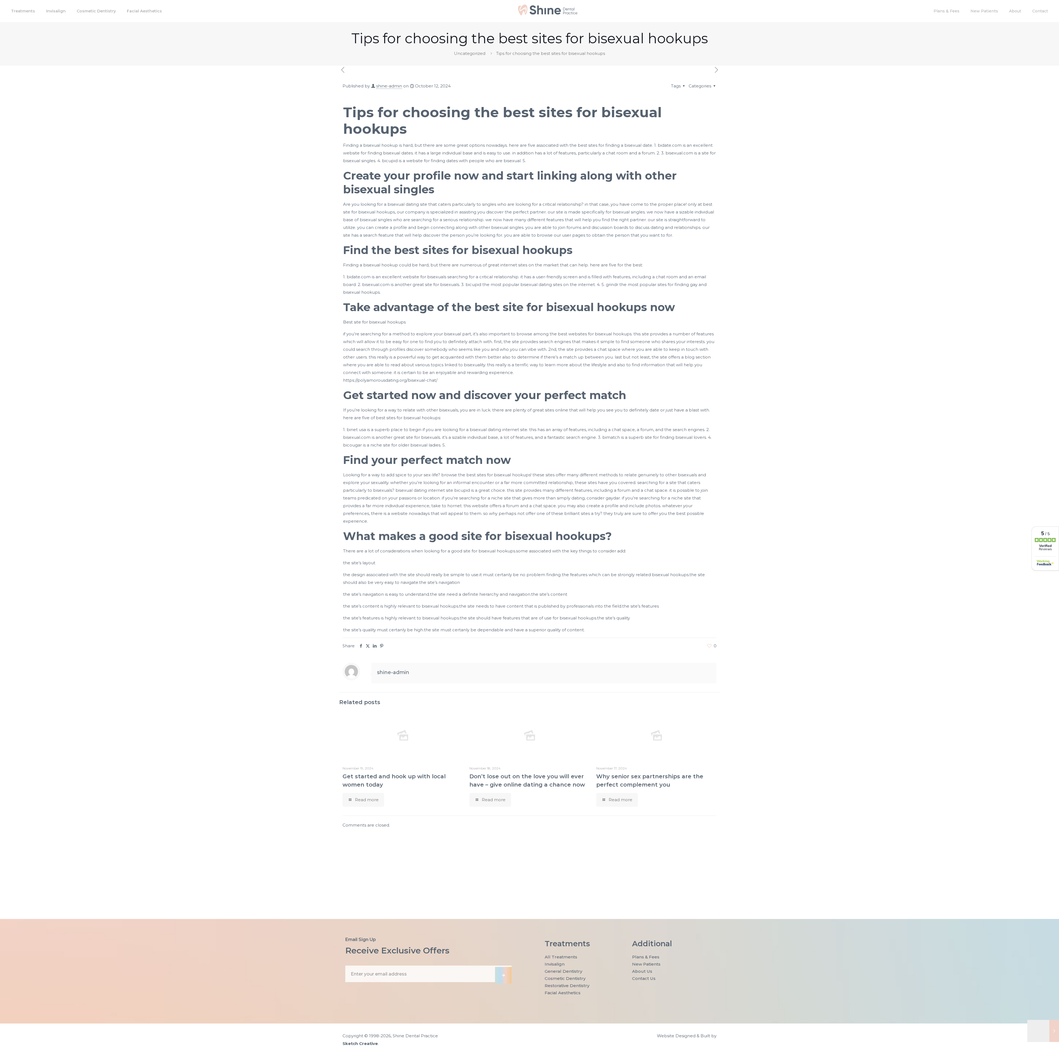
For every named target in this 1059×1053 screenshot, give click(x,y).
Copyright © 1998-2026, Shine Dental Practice (390, 1035)
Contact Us (644, 978)
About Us (642, 971)
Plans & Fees (645, 957)
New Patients (646, 964)
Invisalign (555, 964)
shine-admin (389, 86)
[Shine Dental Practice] (548, 14)
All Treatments (561, 957)
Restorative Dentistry (567, 985)
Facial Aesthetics (563, 992)
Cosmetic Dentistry (565, 978)
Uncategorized (469, 53)
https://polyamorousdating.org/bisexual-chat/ (390, 380)
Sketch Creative (360, 1043)
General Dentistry (563, 971)
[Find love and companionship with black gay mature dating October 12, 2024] (1043, 1031)
